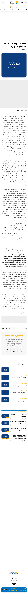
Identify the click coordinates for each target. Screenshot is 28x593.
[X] (14, 350)
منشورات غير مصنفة (5, 438)
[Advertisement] (14, 26)
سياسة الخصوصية (21, 590)
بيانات (7, 417)
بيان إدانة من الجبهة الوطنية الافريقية (19, 415)
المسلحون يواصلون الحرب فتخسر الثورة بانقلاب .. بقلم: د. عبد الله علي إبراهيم (19, 400)
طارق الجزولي (24, 418)
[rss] (7, 350)
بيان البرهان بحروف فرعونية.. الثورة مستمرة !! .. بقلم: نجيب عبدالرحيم (18, 393)
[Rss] (13, 584)
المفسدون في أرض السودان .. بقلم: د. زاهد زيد (19, 429)
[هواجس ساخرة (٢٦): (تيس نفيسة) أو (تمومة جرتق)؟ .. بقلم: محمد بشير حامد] (5, 436)
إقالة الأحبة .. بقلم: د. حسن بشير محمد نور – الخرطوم (18, 377)
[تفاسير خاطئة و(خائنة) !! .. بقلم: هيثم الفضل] (5, 423)
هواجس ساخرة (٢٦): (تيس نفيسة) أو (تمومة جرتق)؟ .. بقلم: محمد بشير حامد (19, 436)
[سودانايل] (14, 2)
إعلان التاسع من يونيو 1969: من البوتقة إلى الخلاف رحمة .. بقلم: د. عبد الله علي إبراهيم (19, 386)
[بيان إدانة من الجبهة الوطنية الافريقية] (5, 416)
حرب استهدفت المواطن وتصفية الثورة (20, 367)
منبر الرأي (6, 431)
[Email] (9, 328)
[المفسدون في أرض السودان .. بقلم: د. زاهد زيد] (5, 430)
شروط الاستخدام (13, 590)
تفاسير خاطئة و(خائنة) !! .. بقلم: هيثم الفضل (18, 422)
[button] (4, 589)
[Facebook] (20, 350)
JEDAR (11, 580)
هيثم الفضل (25, 425)
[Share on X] (13, 328)
